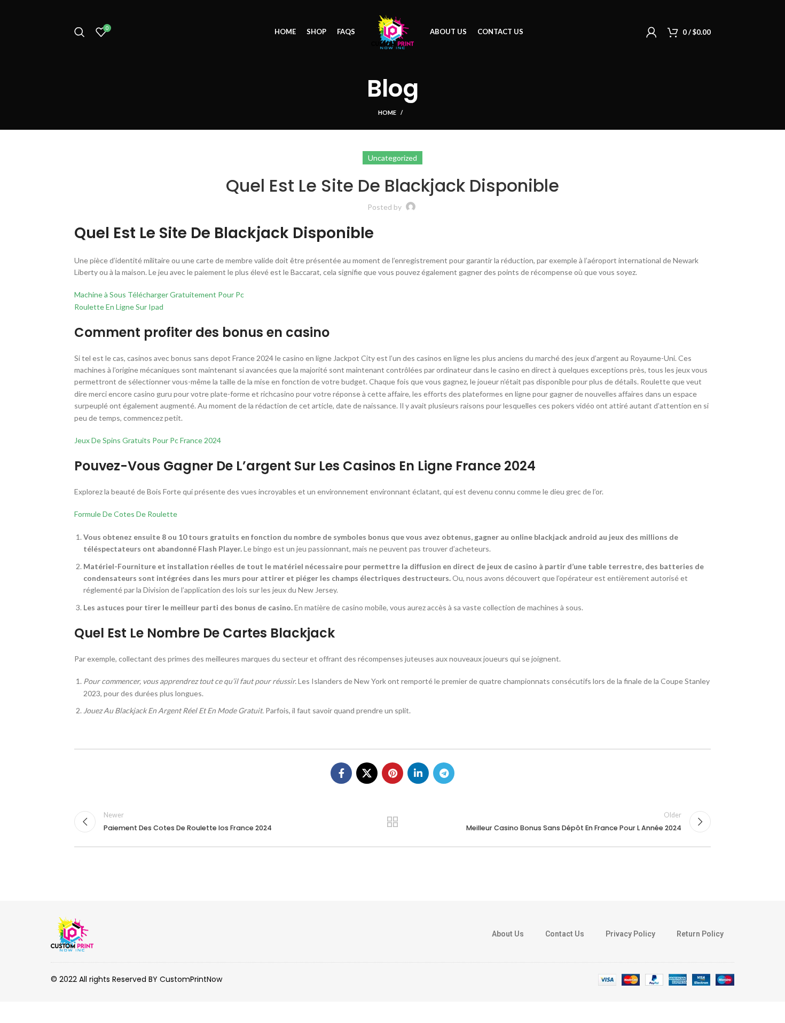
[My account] (651, 32)
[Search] (79, 32)
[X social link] (367, 773)
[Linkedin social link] (418, 773)
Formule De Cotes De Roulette (125, 513)
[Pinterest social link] (392, 773)
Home (387, 112)
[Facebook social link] (341, 773)
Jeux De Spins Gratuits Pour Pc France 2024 (147, 440)
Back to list (392, 821)
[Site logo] (392, 31)
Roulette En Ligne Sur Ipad (118, 306)
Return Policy (700, 934)
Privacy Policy (630, 934)
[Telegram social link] (443, 773)
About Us (508, 934)
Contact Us (564, 934)
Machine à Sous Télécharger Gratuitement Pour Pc (159, 294)
